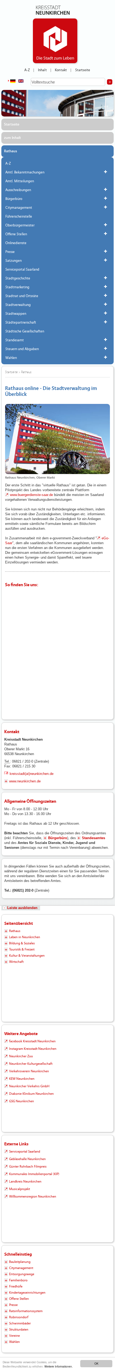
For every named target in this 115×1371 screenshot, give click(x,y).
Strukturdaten (18, 1329)
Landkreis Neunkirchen (25, 1181)
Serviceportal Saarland (22, 269)
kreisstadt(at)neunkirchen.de (31, 774)
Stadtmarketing (17, 287)
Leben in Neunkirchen (24, 937)
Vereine (14, 1336)
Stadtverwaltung (18, 305)
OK (96, 1363)
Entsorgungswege (21, 1274)
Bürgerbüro (13, 199)
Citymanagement (18, 208)
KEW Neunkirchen (21, 1079)
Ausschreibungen (18, 190)
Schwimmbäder (20, 1323)
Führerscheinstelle (18, 216)
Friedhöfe (15, 1286)
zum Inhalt (12, 138)
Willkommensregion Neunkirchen (32, 1196)
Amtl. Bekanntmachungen (24, 172)
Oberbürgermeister (19, 225)
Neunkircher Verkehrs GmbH (29, 1086)
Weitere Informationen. (58, 1366)
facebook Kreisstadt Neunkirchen (32, 1041)
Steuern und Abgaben (22, 349)
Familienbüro (18, 1280)
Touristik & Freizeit (21, 949)
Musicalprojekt (19, 1189)
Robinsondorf (18, 1317)
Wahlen (11, 358)
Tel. (7, 761)
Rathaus (10, 151)
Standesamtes (93, 838)
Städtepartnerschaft (20, 322)
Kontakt (61, 70)
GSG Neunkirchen (21, 1101)
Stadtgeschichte (17, 278)
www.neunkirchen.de (25, 781)
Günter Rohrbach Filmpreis (28, 1166)
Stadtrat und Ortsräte (21, 296)
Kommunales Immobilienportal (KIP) (34, 1174)
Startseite (82, 70)
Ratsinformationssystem (26, 1311)
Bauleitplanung (19, 1262)
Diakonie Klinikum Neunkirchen (31, 1094)
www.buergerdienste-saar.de (31, 495)
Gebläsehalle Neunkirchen (27, 1159)
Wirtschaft (16, 962)
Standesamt (14, 340)
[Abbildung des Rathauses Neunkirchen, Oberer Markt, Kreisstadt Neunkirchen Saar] (57, 439)
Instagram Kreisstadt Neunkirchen (32, 1049)
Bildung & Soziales (22, 943)
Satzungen (13, 261)
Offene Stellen (16, 234)
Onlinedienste (15, 243)
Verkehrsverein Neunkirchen (29, 1071)
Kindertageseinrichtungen (27, 1292)
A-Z (27, 70)
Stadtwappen (15, 314)
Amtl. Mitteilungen (19, 181)
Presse (10, 252)
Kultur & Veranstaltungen (27, 955)
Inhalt (42, 70)
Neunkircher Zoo (21, 1056)
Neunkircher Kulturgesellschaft (30, 1064)
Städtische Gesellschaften (24, 331)
